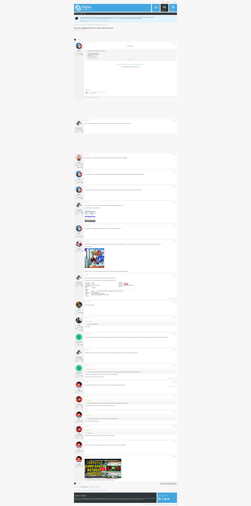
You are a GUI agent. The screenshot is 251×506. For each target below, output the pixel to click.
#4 (175, 171)
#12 (175, 334)
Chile (82, 408)
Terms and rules (153, 504)
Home (173, 504)
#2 (175, 120)
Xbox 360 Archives (105, 20)
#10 (175, 302)
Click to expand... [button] (131, 59)
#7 (175, 225)
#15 (175, 382)
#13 (175, 349)
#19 (175, 441)
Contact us (147, 504)
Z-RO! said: (88, 415)
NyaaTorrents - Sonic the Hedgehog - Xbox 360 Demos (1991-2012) (130, 64)
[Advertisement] (125, 35)
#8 (175, 241)
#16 (175, 396)
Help (171, 504)
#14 (175, 365)
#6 (175, 202)
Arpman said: (88, 321)
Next (79, 39)
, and (92, 97)
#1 (175, 43)
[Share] (174, 43)
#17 (175, 411)
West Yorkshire (80, 167)
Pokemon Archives (91, 20)
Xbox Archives (98, 20)
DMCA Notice (166, 504)
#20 (175, 456)
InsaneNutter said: (89, 369)
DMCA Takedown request (116, 18)
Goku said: (88, 400)
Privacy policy (160, 504)
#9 (175, 275)
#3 (175, 154)
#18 (175, 426)
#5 (175, 186)
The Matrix (81, 330)
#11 (175, 317)
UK (82, 132)
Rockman (77, 30)
